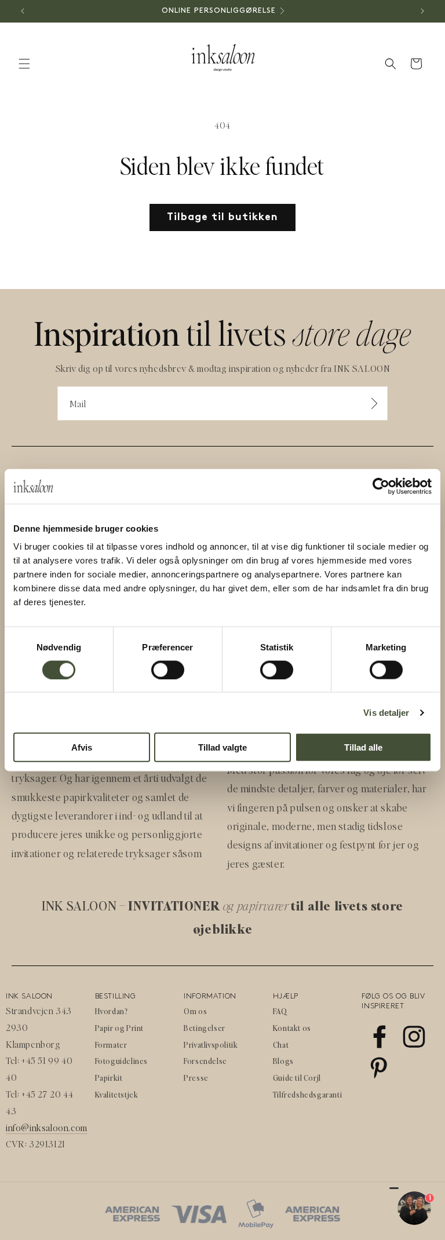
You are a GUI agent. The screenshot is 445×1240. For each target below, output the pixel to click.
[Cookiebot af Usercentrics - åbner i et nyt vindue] (381, 486)
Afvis (81, 747)
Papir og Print (119, 1028)
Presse (196, 1077)
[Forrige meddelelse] (22, 11)
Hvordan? (111, 1011)
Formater (111, 1044)
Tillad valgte (222, 747)
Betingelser (204, 1028)
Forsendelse (205, 1061)
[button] (24, 63)
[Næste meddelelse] (422, 11)
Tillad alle (363, 747)
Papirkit (109, 1077)
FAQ (280, 1011)
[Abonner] (374, 403)
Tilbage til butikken (222, 217)
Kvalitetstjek (116, 1094)
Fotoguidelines (121, 1061)
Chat (281, 1044)
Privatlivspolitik (211, 1044)
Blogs (283, 1061)
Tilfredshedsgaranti (307, 1094)
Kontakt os (292, 1028)
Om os (195, 1011)
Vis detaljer (386, 712)
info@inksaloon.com (46, 1127)
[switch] (167, 669)
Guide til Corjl (297, 1077)
